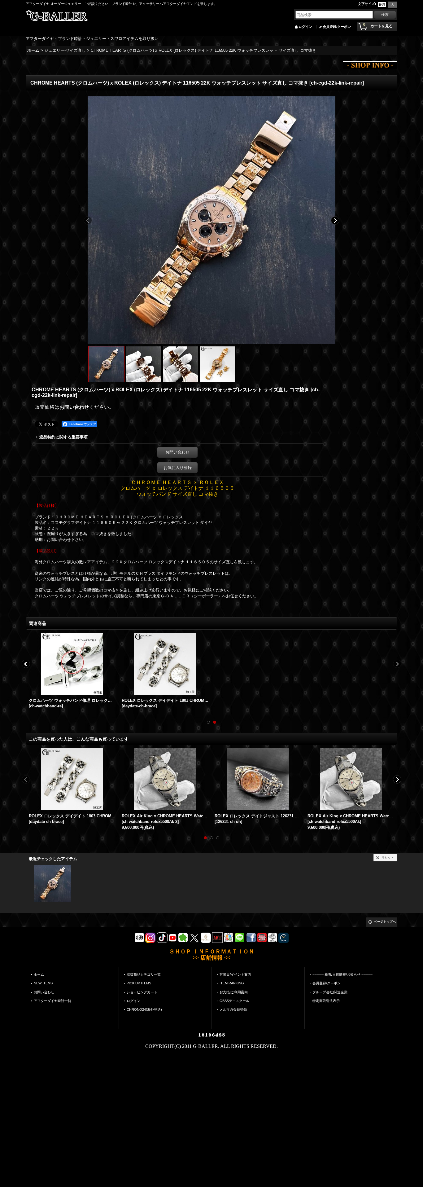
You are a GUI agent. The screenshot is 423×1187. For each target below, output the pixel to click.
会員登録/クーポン (337, 27)
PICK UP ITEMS (139, 983)
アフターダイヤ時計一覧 (52, 1001)
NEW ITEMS (43, 983)
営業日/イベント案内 (235, 974)
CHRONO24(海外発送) (144, 1009)
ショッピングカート (142, 992)
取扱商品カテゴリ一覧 (144, 974)
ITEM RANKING (232, 983)
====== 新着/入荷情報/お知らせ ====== (342, 974)
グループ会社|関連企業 (329, 992)
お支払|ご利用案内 (234, 992)
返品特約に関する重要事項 (63, 437)
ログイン (305, 27)
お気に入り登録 (178, 467)
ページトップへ (385, 921)
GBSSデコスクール (234, 1001)
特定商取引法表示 (326, 1001)
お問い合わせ (74, 407)
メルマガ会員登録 (233, 1009)
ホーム (39, 974)
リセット (388, 857)
